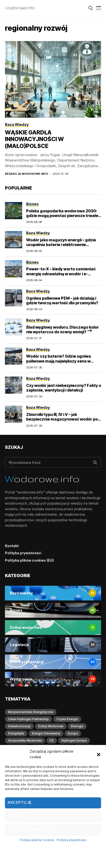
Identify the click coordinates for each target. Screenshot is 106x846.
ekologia (77, 726)
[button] (98, 754)
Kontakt (12, 546)
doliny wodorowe (50, 726)
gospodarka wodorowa (25, 740)
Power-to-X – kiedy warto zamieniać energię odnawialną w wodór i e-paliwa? (61, 273)
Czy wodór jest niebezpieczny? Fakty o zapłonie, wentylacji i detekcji (63, 388)
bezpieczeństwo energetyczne (30, 712)
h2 (52, 740)
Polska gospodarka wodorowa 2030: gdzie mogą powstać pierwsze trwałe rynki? (62, 215)
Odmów (16, 816)
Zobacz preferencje (31, 829)
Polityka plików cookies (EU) (29, 560)
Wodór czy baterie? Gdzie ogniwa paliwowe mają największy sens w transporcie (58, 361)
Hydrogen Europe (74, 740)
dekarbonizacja (19, 726)
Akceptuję (20, 802)
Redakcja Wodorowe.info (26, 173)
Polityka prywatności (72, 840)
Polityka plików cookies (37, 840)
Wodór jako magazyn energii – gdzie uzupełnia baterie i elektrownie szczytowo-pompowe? (61, 244)
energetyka (16, 733)
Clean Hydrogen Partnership (28, 719)
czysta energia (67, 719)
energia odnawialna (46, 733)
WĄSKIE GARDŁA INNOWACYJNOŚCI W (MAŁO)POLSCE (34, 139)
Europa (73, 733)
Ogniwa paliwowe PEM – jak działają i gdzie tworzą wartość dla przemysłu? (62, 300)
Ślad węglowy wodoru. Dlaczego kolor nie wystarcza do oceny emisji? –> (62, 329)
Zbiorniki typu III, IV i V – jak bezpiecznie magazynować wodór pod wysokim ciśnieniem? (63, 419)
